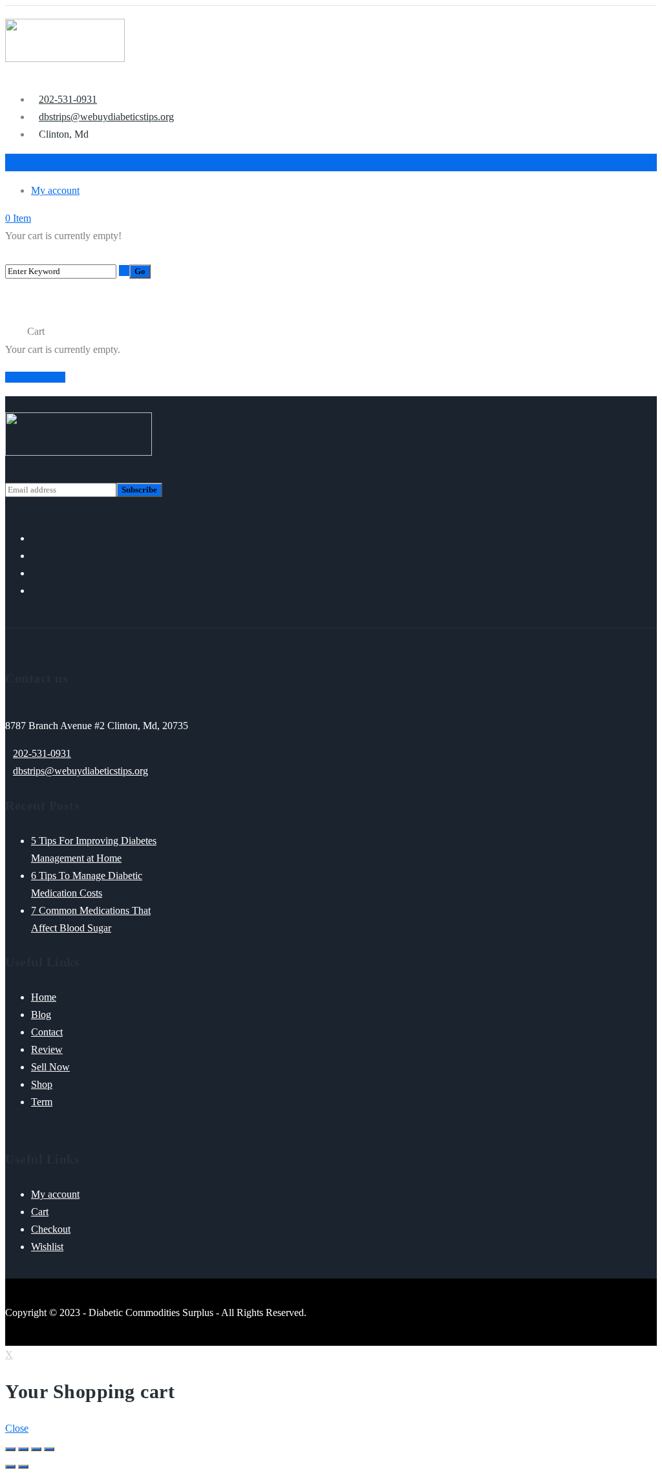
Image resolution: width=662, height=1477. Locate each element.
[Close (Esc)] (10, 1449)
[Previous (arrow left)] (10, 1467)
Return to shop (35, 377)
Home (16, 332)
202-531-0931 (42, 753)
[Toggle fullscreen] (36, 1449)
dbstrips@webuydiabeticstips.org (80, 770)
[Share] (23, 1449)
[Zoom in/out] (49, 1449)
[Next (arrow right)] (23, 1467)
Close (16, 1428)
